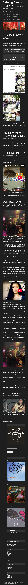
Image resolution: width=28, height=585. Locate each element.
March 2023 (9, 553)
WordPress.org (9, 577)
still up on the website (16, 45)
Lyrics (14, 17)
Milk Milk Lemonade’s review (10, 244)
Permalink (16, 39)
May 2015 (8, 555)
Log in (8, 574)
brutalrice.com (9, 319)
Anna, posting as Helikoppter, (10, 249)
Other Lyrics (13, 543)
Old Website (17, 20)
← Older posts (7, 421)
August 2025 (9, 551)
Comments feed (9, 576)
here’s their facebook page (19, 276)
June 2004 (8, 560)
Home (5, 11)
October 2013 (9, 559)
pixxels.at (15, 583)
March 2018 (9, 554)
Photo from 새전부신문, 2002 (12, 532)
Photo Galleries (9, 567)
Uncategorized (11, 39)
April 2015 (8, 556)
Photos (7, 20)
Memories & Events (12, 14)
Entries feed (9, 575)
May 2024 (8, 552)
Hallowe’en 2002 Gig (10, 537)
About (11, 11)
